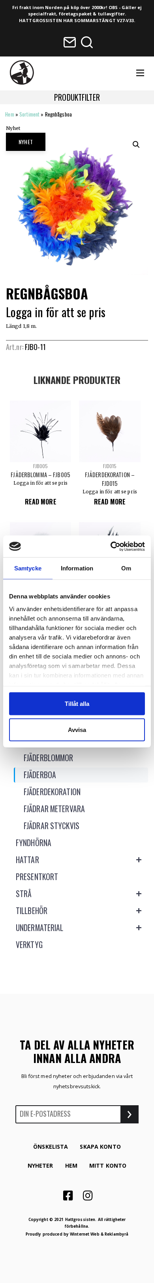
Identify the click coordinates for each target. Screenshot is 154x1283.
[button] (136, 144)
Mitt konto (107, 1165)
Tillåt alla (77, 703)
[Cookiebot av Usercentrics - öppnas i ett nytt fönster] (111, 546)
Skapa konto (100, 1146)
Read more (40, 502)
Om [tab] (126, 568)
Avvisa (77, 729)
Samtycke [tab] (27, 568)
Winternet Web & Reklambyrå (99, 1234)
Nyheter (40, 1165)
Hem (9, 114)
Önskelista (50, 1146)
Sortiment (29, 114)
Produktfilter (77, 97)
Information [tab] (77, 568)
